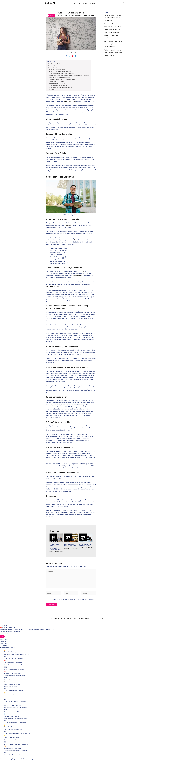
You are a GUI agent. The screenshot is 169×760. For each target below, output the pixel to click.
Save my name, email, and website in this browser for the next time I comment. (71, 599)
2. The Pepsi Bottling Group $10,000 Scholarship (61, 73)
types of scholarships (70, 101)
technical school (77, 275)
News (52, 618)
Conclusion (51, 89)
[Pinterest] (72, 56)
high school (81, 271)
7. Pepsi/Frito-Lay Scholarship (57, 83)
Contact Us (62, 618)
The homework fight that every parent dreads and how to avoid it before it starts (113, 52)
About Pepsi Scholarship (54, 64)
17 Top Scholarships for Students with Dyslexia (85, 544)
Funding (51, 15)
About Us (57, 618)
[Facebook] (66, 56)
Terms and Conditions (79, 618)
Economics (68, 225)
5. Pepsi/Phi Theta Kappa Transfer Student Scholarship (63, 79)
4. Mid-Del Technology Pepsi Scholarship (59, 77)
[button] (123, 3)
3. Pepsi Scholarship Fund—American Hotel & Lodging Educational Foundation (69, 75)
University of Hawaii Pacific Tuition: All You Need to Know (70, 545)
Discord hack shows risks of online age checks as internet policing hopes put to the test (112, 26)
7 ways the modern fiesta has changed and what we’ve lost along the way (112, 17)
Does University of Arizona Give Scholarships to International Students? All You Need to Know (56, 546)
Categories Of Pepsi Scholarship (56, 69)
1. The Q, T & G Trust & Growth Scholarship (60, 71)
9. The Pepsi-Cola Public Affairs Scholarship (60, 87)
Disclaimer (87, 618)
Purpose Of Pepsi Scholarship (56, 66)
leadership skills (70, 240)
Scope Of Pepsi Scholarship (55, 67)
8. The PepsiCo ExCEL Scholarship (58, 85)
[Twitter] (69, 56)
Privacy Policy (69, 618)
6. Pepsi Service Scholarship (56, 81)
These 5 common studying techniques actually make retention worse (111, 35)
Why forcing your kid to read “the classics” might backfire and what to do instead (113, 43)
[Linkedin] (75, 56)
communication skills (52, 286)
